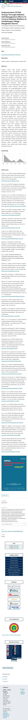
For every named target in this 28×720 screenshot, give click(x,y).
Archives (8, 4)
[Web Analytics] (14, 659)
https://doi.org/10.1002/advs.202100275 (10, 215)
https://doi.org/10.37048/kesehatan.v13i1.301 (12, 238)
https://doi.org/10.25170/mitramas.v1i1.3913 (11, 388)
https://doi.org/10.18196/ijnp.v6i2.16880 (10, 435)
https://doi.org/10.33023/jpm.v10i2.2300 (10, 54)
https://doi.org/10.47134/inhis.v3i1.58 (10, 180)
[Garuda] (14, 596)
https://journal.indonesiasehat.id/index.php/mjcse (12, 296)
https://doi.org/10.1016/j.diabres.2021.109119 (12, 422)
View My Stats (14, 661)
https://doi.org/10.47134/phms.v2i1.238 (10, 227)
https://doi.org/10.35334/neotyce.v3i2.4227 (11, 373)
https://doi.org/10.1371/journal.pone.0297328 (15, 206)
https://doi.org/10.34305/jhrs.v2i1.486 (10, 271)
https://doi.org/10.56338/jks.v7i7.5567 (10, 401)
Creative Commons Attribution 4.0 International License (6, 714)
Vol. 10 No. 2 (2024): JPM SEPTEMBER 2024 (11, 6)
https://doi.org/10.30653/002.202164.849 (11, 361)
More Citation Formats (7, 524)
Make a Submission (7, 667)
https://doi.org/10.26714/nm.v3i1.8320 (10, 316)
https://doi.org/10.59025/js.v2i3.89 (9, 348)
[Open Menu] (1, 1)
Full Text (6, 495)
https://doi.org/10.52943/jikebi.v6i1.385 (10, 451)
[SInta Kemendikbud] (14, 592)
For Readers (5, 676)
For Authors (4, 679)
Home (2, 4)
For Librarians (5, 681)
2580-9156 (16, 546)
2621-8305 (16, 548)
